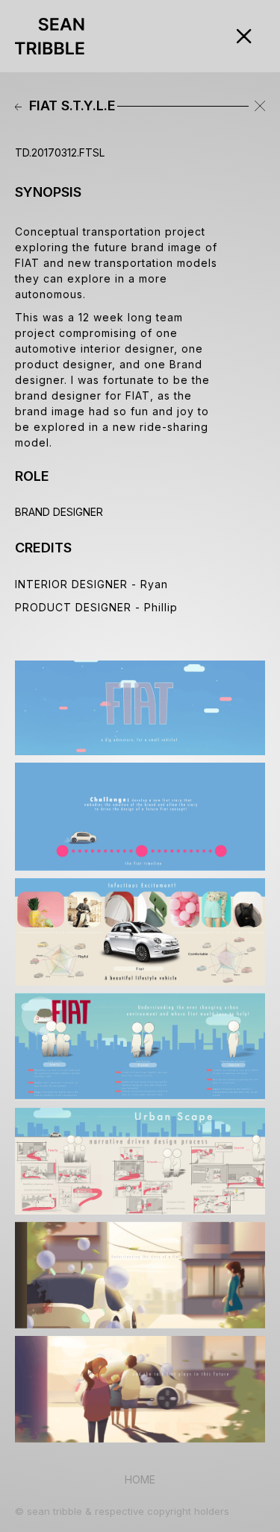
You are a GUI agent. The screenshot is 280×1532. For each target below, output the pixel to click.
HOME (140, 1479)
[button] (175, 36)
